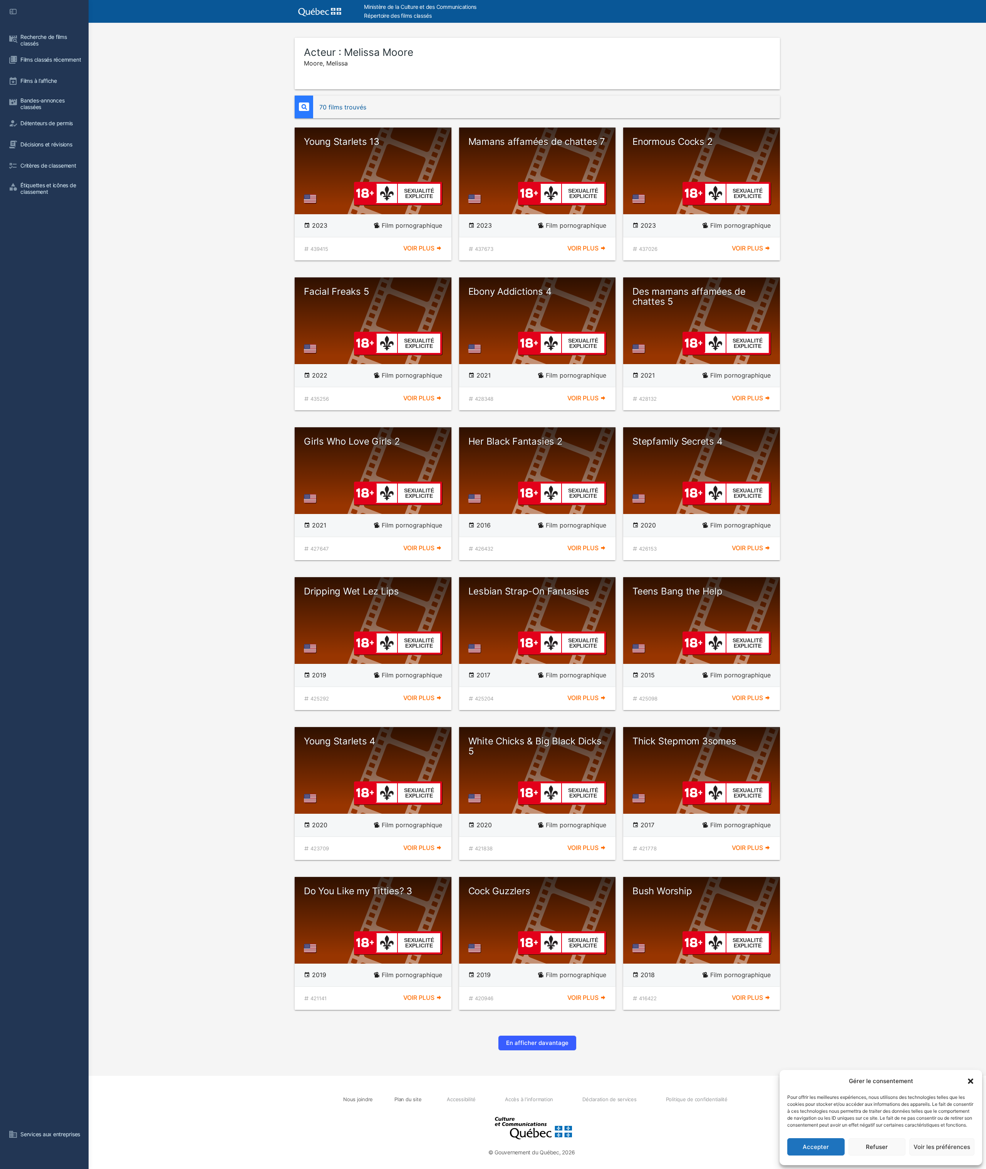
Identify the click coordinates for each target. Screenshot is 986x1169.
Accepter (816, 1147)
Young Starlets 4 (339, 741)
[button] (970, 1081)
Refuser (877, 1147)
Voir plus (419, 248)
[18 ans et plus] (365, 193)
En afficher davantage (537, 1042)
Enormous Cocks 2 (672, 141)
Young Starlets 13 (341, 141)
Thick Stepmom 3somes (684, 741)
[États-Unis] (311, 199)
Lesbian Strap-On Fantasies (528, 591)
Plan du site (407, 1099)
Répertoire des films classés (397, 15)
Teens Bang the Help (677, 591)
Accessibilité (461, 1099)
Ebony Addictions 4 (510, 291)
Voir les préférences (942, 1147)
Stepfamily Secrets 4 (677, 441)
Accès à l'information (529, 1099)
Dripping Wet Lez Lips (351, 591)
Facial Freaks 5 (336, 291)
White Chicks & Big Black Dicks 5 (535, 746)
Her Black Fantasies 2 (515, 441)
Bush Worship (662, 891)
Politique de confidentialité (697, 1099)
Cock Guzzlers (499, 891)
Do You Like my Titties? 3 (358, 891)
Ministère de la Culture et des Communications (420, 6)
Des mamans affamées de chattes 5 (689, 296)
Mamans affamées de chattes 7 (536, 141)
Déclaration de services (609, 1099)
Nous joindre (358, 1099)
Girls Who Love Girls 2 (352, 441)
